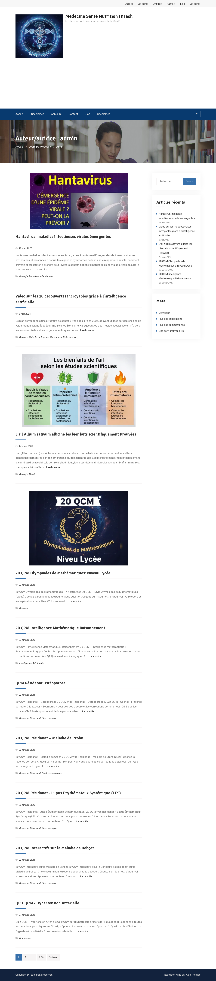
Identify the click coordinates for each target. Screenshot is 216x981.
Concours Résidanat (30, 718)
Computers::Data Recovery (64, 337)
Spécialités (143, 4)
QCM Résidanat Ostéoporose (40, 683)
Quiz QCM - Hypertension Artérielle (47, 903)
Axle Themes (193, 974)
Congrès (23, 608)
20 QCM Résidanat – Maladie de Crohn (49, 738)
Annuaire (158, 4)
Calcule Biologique (39, 337)
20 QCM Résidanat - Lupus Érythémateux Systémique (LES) (68, 793)
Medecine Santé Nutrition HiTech (99, 16)
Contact (171, 4)
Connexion (164, 312)
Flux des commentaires (172, 324)
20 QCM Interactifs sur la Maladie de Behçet (54, 848)
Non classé (25, 938)
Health (32, 474)
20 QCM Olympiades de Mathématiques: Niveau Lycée (62, 573)
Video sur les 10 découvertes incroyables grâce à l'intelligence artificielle (177, 231)
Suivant (53, 957)
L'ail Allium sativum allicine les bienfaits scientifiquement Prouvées (75, 434)
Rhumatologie (49, 718)
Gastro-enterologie (52, 773)
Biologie (23, 276)
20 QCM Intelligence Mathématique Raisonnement (60, 628)
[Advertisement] (108, 85)
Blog (182, 4)
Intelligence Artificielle (31, 663)
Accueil (129, 4)
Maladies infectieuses (41, 276)
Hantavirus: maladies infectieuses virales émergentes (63, 236)
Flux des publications (170, 318)
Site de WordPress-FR (171, 330)
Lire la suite (40, 269)
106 (41, 957)
